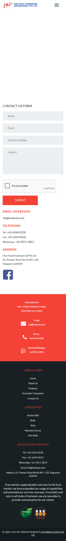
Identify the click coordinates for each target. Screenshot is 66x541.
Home (33, 378)
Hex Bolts (33, 435)
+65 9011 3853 (24, 241)
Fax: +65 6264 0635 (33, 457)
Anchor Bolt (33, 415)
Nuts (33, 425)
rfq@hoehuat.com (13, 218)
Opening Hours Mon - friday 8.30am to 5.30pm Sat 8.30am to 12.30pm (31, 306)
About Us (33, 383)
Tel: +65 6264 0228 (33, 452)
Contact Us (33, 398)
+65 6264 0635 (17, 237)
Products (33, 388)
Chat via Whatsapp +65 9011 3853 (36, 349)
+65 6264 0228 (16, 232)
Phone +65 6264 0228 (36, 336)
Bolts (33, 420)
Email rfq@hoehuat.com (36, 322)
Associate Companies (33, 393)
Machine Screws (33, 430)
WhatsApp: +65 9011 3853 (33, 462)
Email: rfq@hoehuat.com (33, 467)
